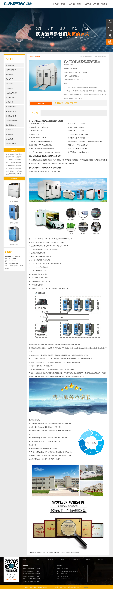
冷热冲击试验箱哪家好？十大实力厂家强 (16, 154)
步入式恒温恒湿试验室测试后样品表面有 (16, 174)
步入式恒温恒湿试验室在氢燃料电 (31, 573)
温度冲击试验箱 (11, 111)
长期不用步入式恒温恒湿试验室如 (31, 578)
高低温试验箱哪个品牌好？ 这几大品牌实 (16, 157)
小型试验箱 (9, 88)
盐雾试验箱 (9, 102)
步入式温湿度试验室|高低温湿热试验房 (68, 552)
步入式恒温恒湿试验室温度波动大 (31, 581)
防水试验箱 (9, 79)
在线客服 (41, 103)
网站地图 (86, 587)
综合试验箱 (9, 139)
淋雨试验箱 (9, 74)
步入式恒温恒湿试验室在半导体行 (31, 576)
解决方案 (96, 4)
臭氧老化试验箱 (11, 116)
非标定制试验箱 (11, 125)
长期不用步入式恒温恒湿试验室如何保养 (16, 165)
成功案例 (88, 4)
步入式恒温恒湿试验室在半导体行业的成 (16, 162)
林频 (57, 587)
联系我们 (104, 4)
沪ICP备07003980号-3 (76, 587)
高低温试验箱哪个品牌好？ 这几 (31, 571)
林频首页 (56, 4)
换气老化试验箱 (11, 97)
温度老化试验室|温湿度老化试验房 (43, 552)
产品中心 (64, 4)
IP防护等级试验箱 (11, 120)
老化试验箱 (9, 130)
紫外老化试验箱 (11, 106)
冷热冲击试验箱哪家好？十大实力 (31, 568)
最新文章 (25, 565)
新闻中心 (80, 4)
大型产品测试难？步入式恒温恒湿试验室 (16, 171)
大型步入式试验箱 (11, 93)
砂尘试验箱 (9, 83)
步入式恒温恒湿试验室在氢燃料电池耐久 (16, 159)
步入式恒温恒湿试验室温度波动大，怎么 (16, 168)
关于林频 (72, 4)
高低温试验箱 (10, 65)
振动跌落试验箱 (11, 143)
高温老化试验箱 (14, 244)
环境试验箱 (9, 134)
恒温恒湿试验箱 (11, 70)
